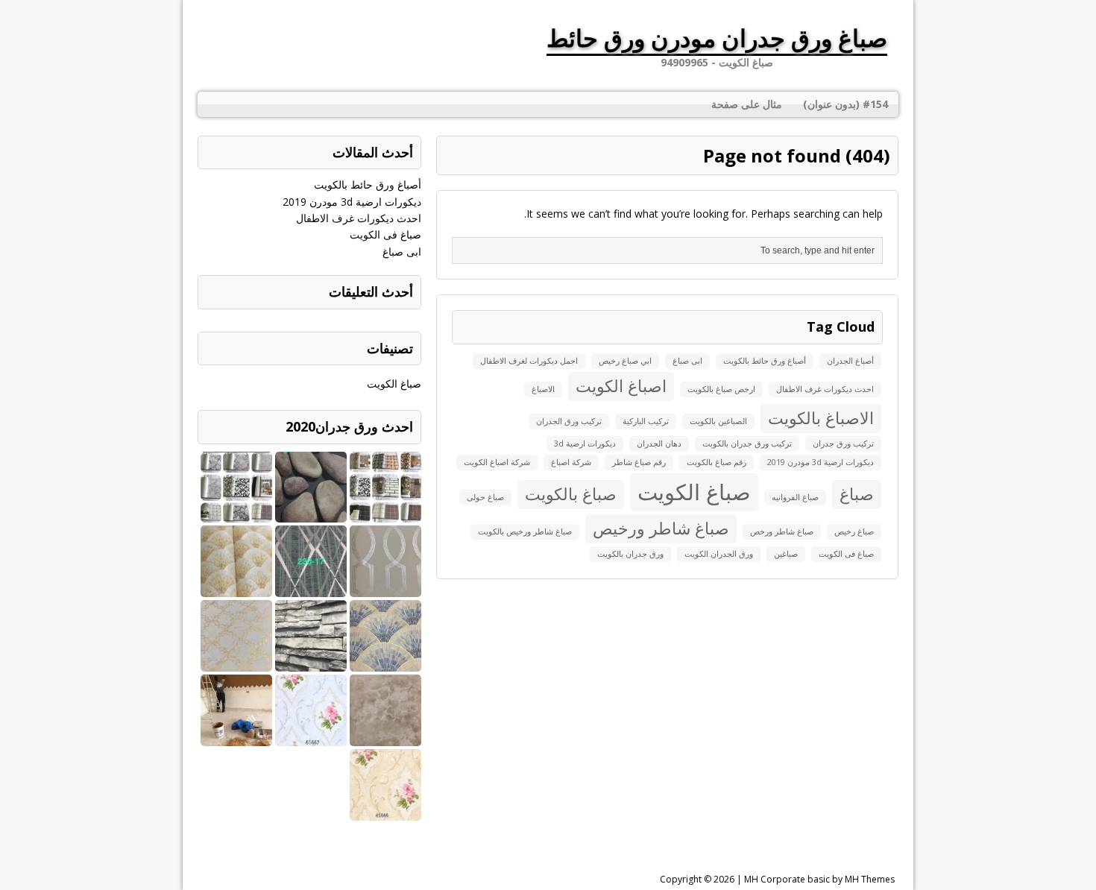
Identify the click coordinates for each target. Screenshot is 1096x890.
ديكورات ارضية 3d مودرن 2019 (820, 462)
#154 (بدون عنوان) (845, 104)
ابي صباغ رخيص (625, 361)
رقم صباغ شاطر (639, 462)
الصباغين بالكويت (718, 421)
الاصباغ (543, 389)
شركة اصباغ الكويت (497, 462)
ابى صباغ (687, 361)
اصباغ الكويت (621, 386)
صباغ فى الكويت (846, 554)
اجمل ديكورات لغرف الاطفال (529, 361)
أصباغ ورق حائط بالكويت (764, 361)
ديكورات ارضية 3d (585, 443)
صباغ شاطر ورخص (781, 531)
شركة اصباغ (571, 462)
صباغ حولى (485, 497)
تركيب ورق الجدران (569, 421)
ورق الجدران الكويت (718, 554)
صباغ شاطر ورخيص (661, 528)
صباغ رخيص (854, 531)
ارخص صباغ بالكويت (721, 389)
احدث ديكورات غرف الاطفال (825, 389)
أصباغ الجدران (850, 361)
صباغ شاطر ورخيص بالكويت (525, 531)
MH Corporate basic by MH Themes (819, 879)
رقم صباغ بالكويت (716, 462)
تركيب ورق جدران (843, 443)
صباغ (857, 494)
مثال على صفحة (746, 104)
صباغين (786, 554)
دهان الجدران (659, 443)
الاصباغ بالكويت (821, 418)
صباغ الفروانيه (795, 497)
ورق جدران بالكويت (630, 554)
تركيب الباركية (646, 421)
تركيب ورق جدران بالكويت (747, 443)
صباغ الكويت (694, 492)
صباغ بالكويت (571, 494)
